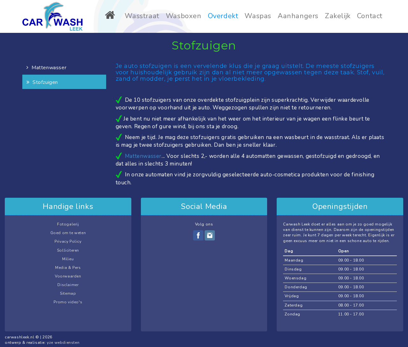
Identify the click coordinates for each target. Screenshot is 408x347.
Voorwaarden (68, 276)
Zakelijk (338, 16)
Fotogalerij (68, 224)
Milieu (68, 259)
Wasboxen (183, 16)
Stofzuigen (44, 82)
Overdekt (223, 16)
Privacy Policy (68, 241)
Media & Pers (68, 267)
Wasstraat (142, 16)
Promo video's (68, 302)
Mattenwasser (48, 67)
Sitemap (68, 293)
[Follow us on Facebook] (198, 235)
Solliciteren (68, 250)
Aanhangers (298, 16)
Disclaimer (67, 284)
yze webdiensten (63, 342)
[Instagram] (210, 235)
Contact (369, 16)
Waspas (257, 16)
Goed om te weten (68, 232)
